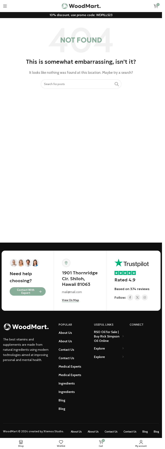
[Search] (116, 84)
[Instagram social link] (145, 297)
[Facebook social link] (130, 297)
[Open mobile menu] (5, 6)
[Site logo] (81, 6)
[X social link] (137, 297)
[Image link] (26, 326)
